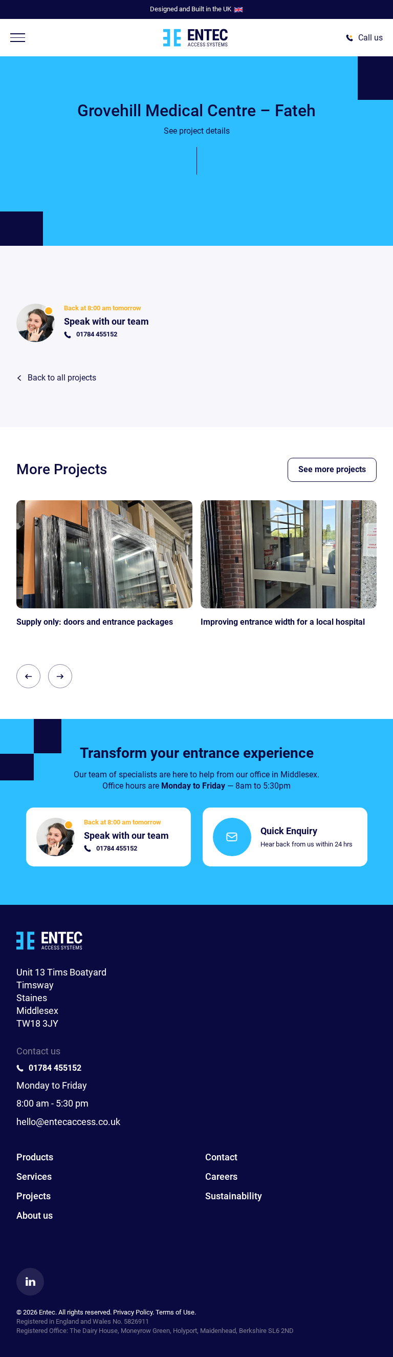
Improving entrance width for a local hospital (283, 622)
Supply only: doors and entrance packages (94, 622)
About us (34, 1215)
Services (34, 1176)
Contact (221, 1157)
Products (34, 1157)
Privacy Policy (132, 1312)
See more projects (332, 469)
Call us (370, 38)
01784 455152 (55, 1068)
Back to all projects (62, 378)
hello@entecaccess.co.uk (68, 1121)
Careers (221, 1176)
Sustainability (233, 1196)
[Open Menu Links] (17, 37)
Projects (33, 1196)
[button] (28, 676)
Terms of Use (175, 1312)
